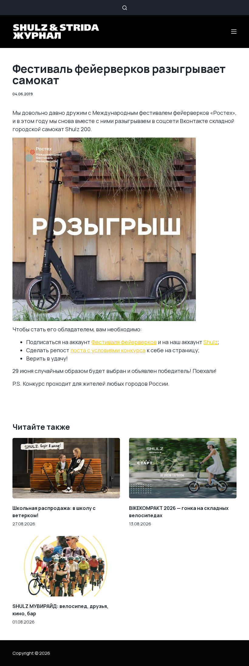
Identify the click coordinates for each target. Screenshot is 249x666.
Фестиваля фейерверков (124, 342)
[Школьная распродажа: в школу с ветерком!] (66, 468)
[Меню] (234, 31)
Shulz (210, 342)
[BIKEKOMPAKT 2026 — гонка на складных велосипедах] (183, 468)
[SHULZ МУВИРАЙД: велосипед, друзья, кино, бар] (66, 566)
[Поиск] (124, 7)
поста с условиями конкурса (107, 350)
